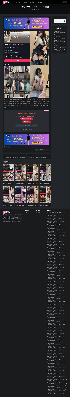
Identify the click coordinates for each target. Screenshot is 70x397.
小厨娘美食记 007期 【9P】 (20, 184)
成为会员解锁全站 (27, 118)
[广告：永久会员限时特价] (26, 23)
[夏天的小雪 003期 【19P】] (32, 194)
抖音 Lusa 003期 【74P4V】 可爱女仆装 (8, 184)
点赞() (47, 149)
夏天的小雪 (31, 204)
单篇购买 (27, 121)
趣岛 (21, 182)
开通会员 (27, 212)
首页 (19, 2)
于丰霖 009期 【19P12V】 (8, 206)
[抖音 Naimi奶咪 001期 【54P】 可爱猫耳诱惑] (45, 172)
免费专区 (32, 2)
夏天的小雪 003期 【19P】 (32, 206)
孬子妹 (30, 182)
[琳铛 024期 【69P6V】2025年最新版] (20, 194)
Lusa (5, 182)
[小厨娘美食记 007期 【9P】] (20, 172)
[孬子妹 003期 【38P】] (32, 172)
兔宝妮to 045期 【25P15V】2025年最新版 (59, 42)
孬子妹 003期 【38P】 (32, 184)
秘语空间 (33, 9)
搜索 (55, 18)
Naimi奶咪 (43, 182)
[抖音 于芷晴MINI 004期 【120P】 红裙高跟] (45, 194)
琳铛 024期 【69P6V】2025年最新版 (20, 206)
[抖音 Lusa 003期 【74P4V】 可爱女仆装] (8, 172)
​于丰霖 (5, 204)
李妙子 (8, 147)
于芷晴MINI (43, 204)
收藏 (42, 149)
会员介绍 (25, 2)
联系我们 (39, 2)
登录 (66, 2)
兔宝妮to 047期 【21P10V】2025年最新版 (59, 33)
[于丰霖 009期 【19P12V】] (8, 194)
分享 (37, 149)
